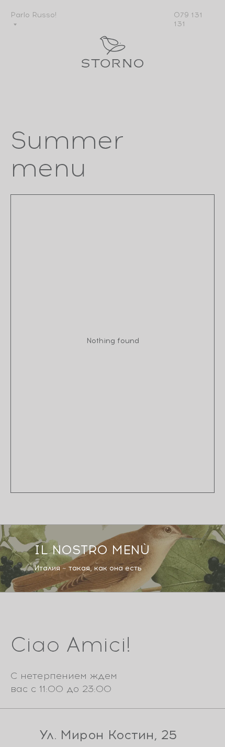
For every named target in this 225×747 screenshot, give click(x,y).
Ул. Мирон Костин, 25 (108, 734)
